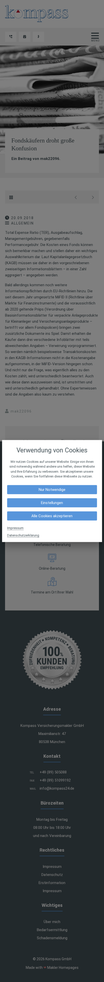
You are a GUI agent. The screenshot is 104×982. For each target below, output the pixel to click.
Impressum (15, 528)
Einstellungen (52, 502)
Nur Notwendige (52, 489)
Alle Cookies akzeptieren (51, 516)
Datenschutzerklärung (23, 535)
